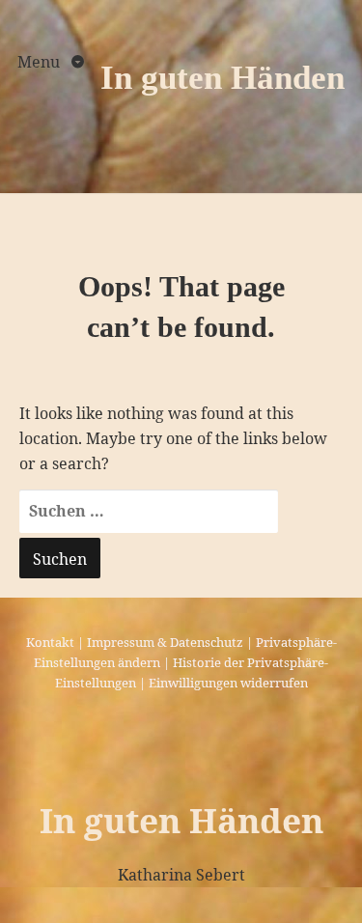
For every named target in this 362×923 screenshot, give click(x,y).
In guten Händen (222, 78)
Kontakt (50, 642)
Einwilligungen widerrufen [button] (228, 682)
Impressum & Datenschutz (165, 642)
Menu (40, 61)
